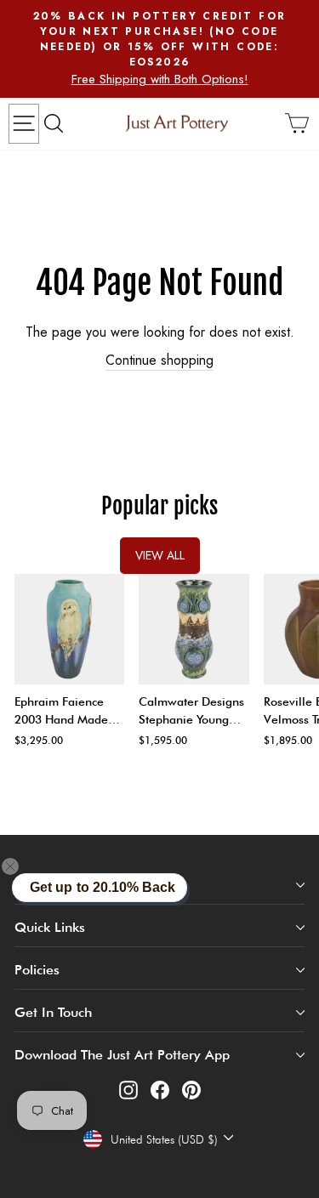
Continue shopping (159, 360)
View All (160, 555)
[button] (20, 866)
